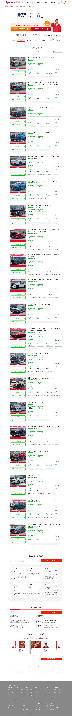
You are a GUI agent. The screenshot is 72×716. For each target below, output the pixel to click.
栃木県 (21, 6)
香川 (45, 694)
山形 (12, 692)
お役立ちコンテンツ (25, 709)
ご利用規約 (52, 701)
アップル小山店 (29, 6)
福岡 (55, 689)
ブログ (36, 40)
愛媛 (50, 694)
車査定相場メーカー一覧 (12, 703)
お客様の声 (43, 40)
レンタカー (38, 701)
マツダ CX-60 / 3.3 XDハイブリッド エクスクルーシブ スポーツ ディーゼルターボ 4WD (43, 230)
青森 (12, 689)
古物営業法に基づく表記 (54, 709)
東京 (17, 689)
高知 (45, 695)
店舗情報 (13, 40)
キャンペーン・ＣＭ (11, 707)
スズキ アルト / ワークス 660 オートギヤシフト (42, 181)
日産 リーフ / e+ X (33, 475)
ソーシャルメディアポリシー (55, 707)
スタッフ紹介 (28, 40)
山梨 (31, 692)
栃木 (22, 692)
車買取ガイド (10, 705)
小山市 (24, 6)
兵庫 (40, 692)
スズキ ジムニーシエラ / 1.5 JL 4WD (38, 132)
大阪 (36, 689)
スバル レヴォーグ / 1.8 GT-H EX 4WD (39, 304)
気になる (31, 60)
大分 (55, 692)
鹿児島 (55, 694)
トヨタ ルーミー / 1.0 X (34, 402)
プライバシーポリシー (54, 705)
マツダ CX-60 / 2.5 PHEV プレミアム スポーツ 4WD (43, 280)
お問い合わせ (38, 707)
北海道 (9, 689)
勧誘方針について (53, 703)
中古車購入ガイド (25, 703)
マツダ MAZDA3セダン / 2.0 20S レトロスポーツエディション (44, 58)
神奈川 (22, 689)
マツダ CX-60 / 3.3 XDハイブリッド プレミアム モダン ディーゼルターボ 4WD (44, 525)
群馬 (17, 692)
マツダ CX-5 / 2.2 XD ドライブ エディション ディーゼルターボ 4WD (44, 255)
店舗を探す (16, 6)
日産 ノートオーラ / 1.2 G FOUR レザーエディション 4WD (43, 108)
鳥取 (45, 689)
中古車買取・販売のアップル (9, 6)
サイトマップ (38, 709)
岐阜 (27, 695)
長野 (31, 689)
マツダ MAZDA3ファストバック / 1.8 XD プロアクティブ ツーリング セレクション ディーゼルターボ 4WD (44, 83)
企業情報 (37, 705)
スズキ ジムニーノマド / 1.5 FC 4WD (38, 205)
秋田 (8, 692)
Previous (13, 647)
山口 (45, 692)
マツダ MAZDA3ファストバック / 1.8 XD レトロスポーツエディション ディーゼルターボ (44, 329)
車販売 (23, 701)
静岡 (27, 694)
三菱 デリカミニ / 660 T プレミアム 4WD (40, 378)
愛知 (31, 694)
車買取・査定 (10, 701)
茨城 (17, 694)
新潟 (27, 689)
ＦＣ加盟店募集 (38, 703)
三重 (31, 695)
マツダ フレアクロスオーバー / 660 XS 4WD (41, 500)
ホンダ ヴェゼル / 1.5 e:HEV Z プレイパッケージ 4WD (44, 156)
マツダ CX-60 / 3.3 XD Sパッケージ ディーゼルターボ (43, 427)
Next (59, 647)
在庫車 (21, 40)
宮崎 (59, 692)
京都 (40, 689)
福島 (8, 694)
